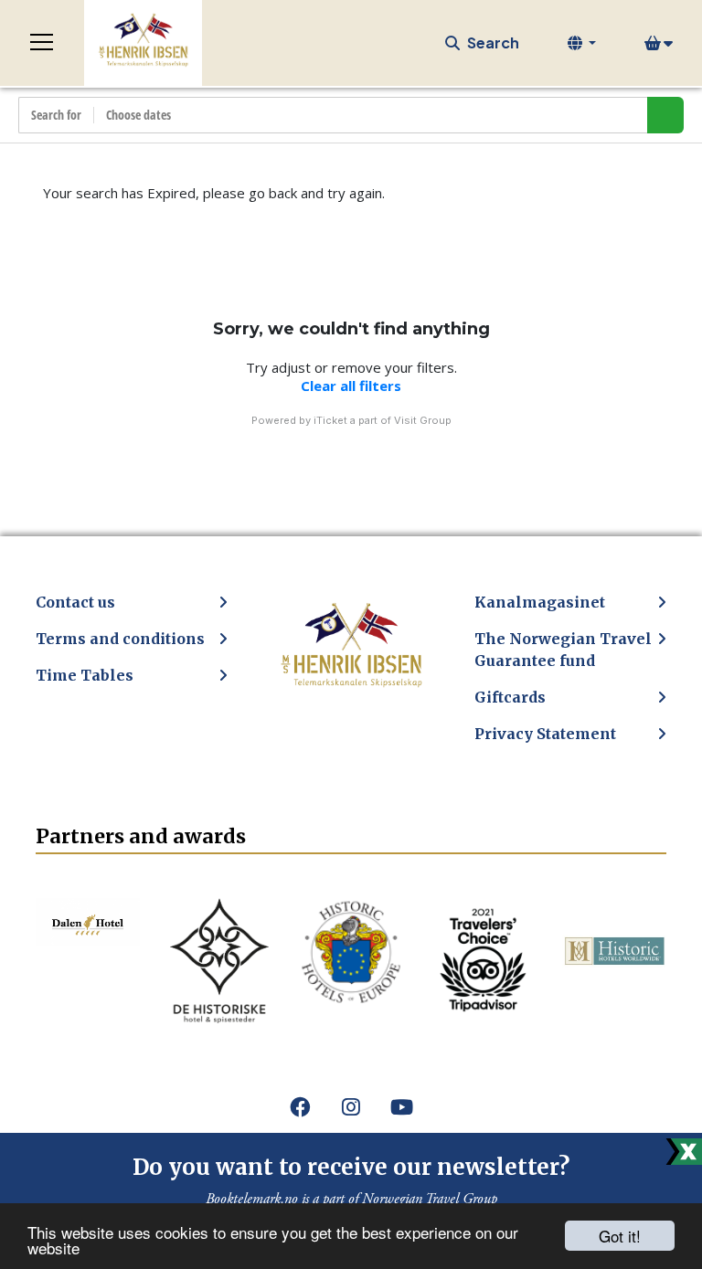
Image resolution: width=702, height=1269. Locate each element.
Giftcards (510, 697)
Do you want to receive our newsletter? (351, 1167)
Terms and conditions (120, 638)
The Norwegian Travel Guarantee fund (563, 649)
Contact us (75, 602)
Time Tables (84, 675)
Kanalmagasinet (539, 602)
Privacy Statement (545, 733)
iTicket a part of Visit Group (383, 420)
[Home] (143, 43)
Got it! (620, 1235)
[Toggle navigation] (42, 43)
